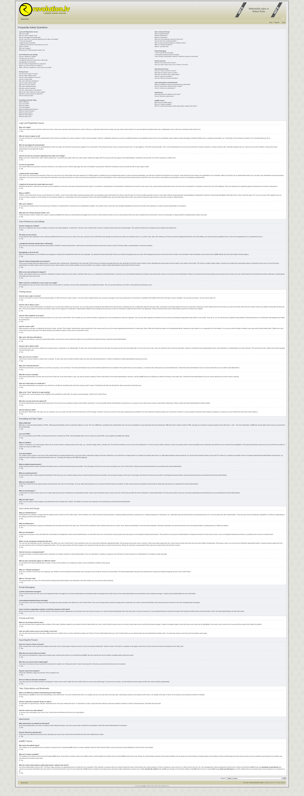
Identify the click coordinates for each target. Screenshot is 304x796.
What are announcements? (27, 111)
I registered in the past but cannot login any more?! (33, 44)
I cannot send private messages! (164, 52)
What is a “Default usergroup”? (163, 44)
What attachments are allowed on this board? (167, 94)
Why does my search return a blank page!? (167, 74)
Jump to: (223, 778)
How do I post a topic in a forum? (28, 73)
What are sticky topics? (26, 113)
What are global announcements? (28, 109)
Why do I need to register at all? (28, 35)
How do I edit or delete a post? (27, 75)
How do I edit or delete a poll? (27, 83)
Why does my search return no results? (166, 72)
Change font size (283, 19)
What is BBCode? (24, 102)
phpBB (144, 786)
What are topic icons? (25, 116)
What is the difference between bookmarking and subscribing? (172, 84)
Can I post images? (24, 107)
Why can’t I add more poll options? (29, 81)
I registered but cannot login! (27, 43)
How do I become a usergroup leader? (166, 41)
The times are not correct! (26, 58)
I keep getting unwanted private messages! (167, 54)
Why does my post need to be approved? (31, 93)
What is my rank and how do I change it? (30, 65)
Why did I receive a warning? (27, 88)
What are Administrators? (162, 33)
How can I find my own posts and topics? (166, 78)
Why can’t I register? (25, 48)
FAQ (270, 22)
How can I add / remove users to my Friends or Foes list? (171, 64)
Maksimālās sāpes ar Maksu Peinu (259, 10)
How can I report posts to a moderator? (30, 90)
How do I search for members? (164, 76)
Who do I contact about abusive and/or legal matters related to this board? (176, 106)
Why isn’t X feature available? (163, 104)
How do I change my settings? (27, 56)
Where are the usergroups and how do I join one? (169, 39)
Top (22, 131)
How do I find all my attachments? (164, 96)
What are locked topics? (26, 114)
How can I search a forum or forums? (165, 70)
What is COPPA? (24, 46)
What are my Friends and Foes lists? (165, 62)
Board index (25, 19)
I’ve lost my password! (25, 41)
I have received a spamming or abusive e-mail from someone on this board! (176, 56)
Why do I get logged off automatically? (30, 37)
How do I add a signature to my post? (29, 77)
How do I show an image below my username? (32, 63)
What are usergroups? (161, 37)
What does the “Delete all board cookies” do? (32, 50)
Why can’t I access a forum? (27, 84)
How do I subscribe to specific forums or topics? (168, 86)
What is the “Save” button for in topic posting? (32, 92)
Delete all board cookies (257, 782)
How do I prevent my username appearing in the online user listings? (38, 39)
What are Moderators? (161, 35)
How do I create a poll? (25, 79)
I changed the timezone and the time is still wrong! (33, 60)
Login (283, 22)
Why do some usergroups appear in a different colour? (170, 43)
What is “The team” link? (162, 46)
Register (276, 22)
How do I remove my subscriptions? (165, 88)
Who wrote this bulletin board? (163, 102)
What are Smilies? (24, 105)
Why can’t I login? (24, 33)
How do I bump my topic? (26, 95)
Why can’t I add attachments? (27, 86)
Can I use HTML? (24, 103)
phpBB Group (72, 747)
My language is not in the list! (27, 62)
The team (246, 782)
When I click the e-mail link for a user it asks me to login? (35, 67)
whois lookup (151, 767)
